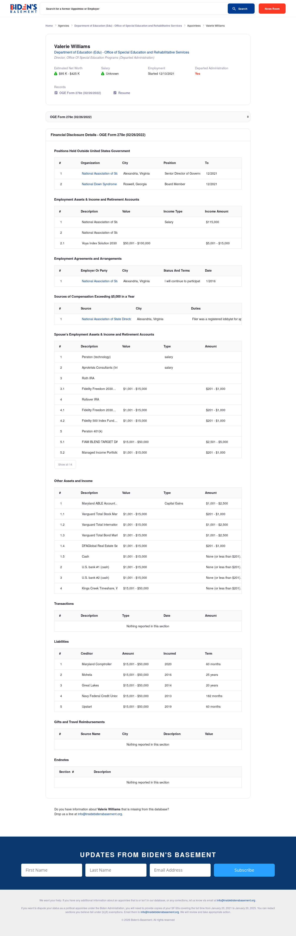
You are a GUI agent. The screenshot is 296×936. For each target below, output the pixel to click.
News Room (272, 9)
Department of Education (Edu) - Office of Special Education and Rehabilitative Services (128, 26)
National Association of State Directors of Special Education (122, 319)
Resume (124, 93)
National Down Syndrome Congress (106, 184)
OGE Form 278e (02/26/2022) (80, 93)
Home (49, 26)
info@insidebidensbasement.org (100, 814)
